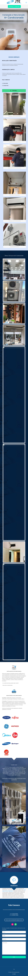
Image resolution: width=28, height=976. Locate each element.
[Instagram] (15, 974)
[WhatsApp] (13, 974)
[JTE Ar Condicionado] (14, 2)
